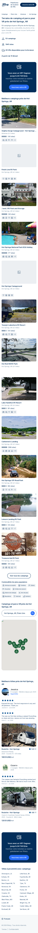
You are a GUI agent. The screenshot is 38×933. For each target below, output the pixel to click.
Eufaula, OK (5, 877)
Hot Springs (32, 14)
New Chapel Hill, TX (8, 883)
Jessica (14, 689)
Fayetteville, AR (25, 877)
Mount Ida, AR (6, 890)
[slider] (8, 700)
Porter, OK (23, 890)
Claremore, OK (25, 886)
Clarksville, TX (6, 896)
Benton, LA (5, 880)
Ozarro (14, 765)
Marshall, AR (24, 899)
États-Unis (14, 14)
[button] (19, 646)
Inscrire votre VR (28, 5)
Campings (5, 14)
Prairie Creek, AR (7, 906)
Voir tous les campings (19, 576)
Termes (4, 929)
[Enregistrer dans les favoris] (34, 726)
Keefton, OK (24, 880)
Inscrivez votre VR (19, 87)
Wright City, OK (25, 903)
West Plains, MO (7, 899)
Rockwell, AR (6, 909)
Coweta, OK (6, 893)
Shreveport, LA (7, 874)
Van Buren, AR (24, 909)
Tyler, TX (23, 883)
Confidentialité (14, 929)
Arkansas (23, 14)
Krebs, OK (23, 896)
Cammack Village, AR (27, 893)
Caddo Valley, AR (25, 906)
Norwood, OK (6, 886)
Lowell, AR (5, 903)
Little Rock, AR (25, 874)
